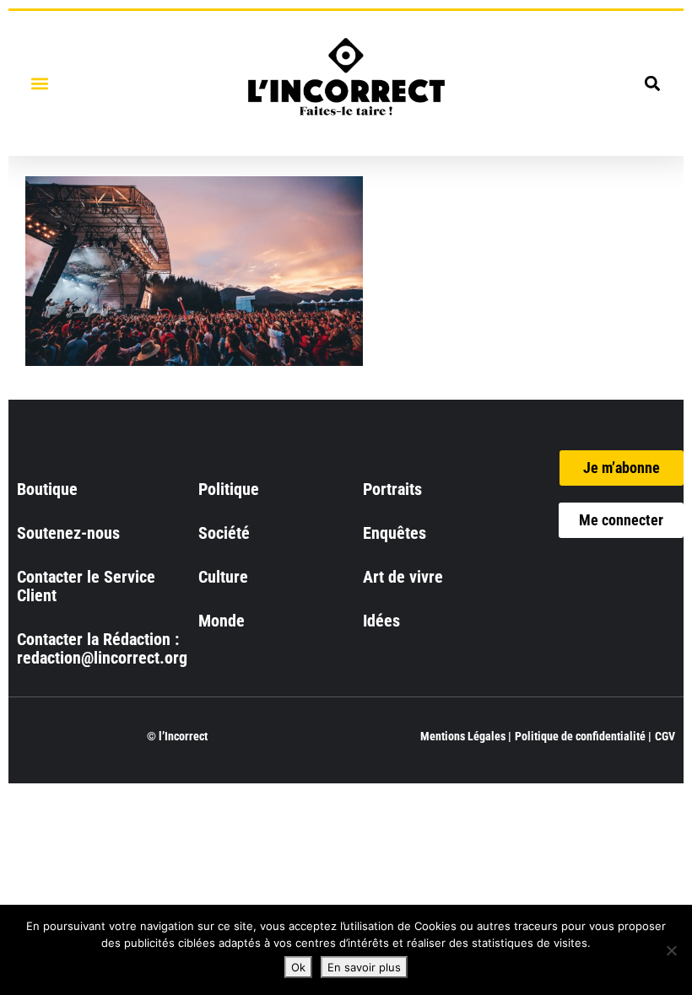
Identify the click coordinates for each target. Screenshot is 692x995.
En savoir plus (364, 967)
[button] (39, 83)
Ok (298, 967)
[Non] (670, 950)
